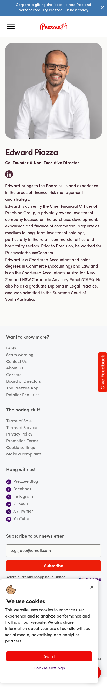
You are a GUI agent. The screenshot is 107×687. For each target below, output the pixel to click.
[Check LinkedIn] (9, 174)
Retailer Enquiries (22, 395)
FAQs (11, 348)
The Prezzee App (22, 388)
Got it (49, 657)
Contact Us (16, 362)
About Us (14, 368)
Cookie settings (20, 448)
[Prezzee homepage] (53, 26)
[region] (49, 631)
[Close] (92, 587)
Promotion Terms (22, 441)
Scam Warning (20, 355)
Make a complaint (23, 454)
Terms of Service (21, 428)
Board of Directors (23, 382)
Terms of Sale (19, 421)
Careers (13, 375)
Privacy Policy (19, 434)
